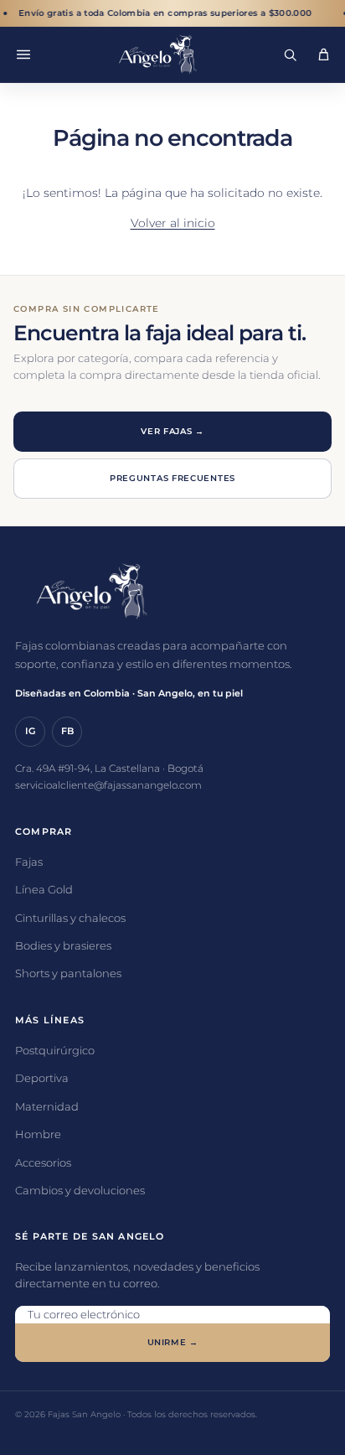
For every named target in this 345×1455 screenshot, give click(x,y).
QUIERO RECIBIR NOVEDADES (173, 1355)
